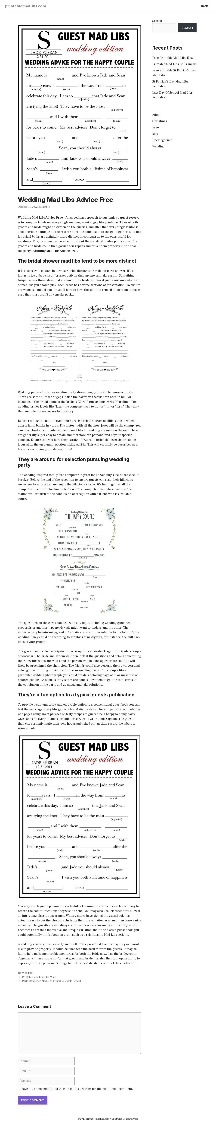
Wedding (27, 973)
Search (157, 21)
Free (155, 127)
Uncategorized (162, 140)
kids (155, 134)
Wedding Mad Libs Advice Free (40, 218)
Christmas (159, 121)
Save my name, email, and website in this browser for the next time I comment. (77, 1089)
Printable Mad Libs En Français (174, 64)
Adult (156, 115)
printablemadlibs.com (25, 6)
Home (204, 6)
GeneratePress (130, 1118)
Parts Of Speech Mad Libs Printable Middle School (51, 981)
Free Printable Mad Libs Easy (172, 58)
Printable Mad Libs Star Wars (39, 977)
